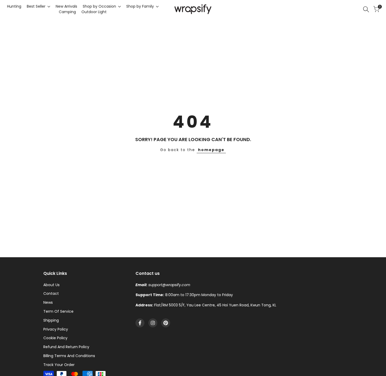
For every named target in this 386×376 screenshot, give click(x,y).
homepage (211, 149)
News (48, 302)
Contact (51, 293)
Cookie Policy (55, 338)
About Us (51, 284)
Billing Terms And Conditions (69, 355)
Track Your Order (59, 364)
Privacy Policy (55, 329)
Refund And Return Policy (66, 346)
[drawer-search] (366, 9)
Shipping (51, 320)
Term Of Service (58, 311)
